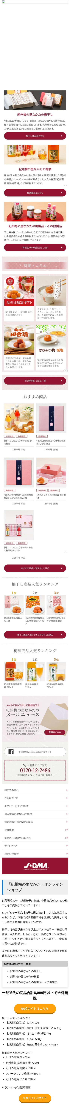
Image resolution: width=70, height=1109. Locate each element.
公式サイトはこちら (35, 1008)
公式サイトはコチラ (35, 1098)
